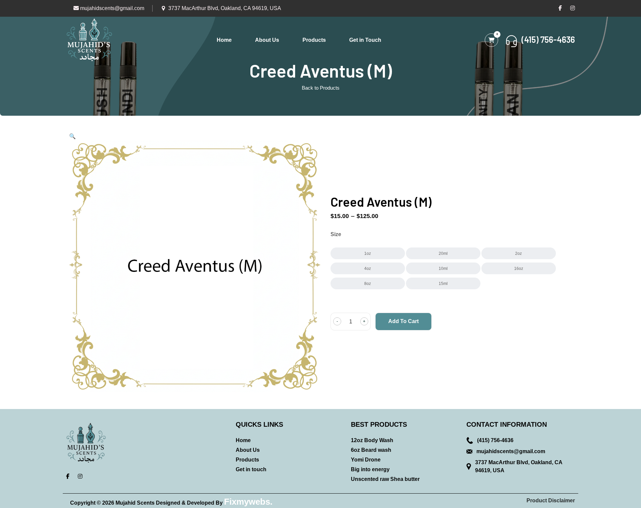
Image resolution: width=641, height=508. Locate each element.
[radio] (368, 253)
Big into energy (370, 469)
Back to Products (321, 88)
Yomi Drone (366, 460)
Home (224, 40)
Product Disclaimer (550, 500)
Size (336, 234)
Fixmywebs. (248, 502)
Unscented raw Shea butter (385, 479)
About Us (267, 40)
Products (314, 40)
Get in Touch (365, 40)
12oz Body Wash (372, 440)
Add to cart (403, 321)
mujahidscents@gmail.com (111, 8)
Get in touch (251, 469)
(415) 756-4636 (495, 440)
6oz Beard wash (371, 450)
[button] (72, 136)
